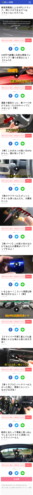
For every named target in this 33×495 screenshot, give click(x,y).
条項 (19, 487)
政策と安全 (15, 487)
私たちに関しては (7, 487)
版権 (30, 487)
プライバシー (25, 487)
